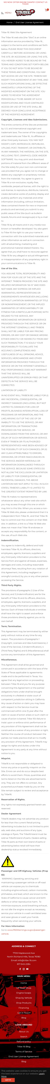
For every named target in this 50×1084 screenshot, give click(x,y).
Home (9, 22)
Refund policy (24, 1041)
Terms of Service (23, 1051)
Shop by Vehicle (24, 998)
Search (23, 1036)
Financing (24, 1008)
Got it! (8, 1080)
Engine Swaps (23, 993)
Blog (23, 1018)
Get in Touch (23, 1013)
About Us (24, 1031)
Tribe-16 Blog (23, 1046)
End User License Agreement (24, 1056)
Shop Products (23, 1003)
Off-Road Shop (23, 988)
